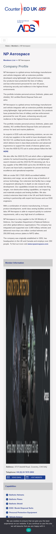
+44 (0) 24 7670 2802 (25, 472)
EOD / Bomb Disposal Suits (21, 508)
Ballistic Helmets (16, 495)
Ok (28, 530)
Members (14, 46)
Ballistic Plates (15, 499)
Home (7, 46)
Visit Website (36, 477)
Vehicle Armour (16, 517)
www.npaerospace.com (38, 244)
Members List (10, 60)
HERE (5, 151)
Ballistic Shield (16, 504)
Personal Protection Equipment (23, 512)
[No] (52, 526)
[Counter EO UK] (28, 9)
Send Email (16, 477)
